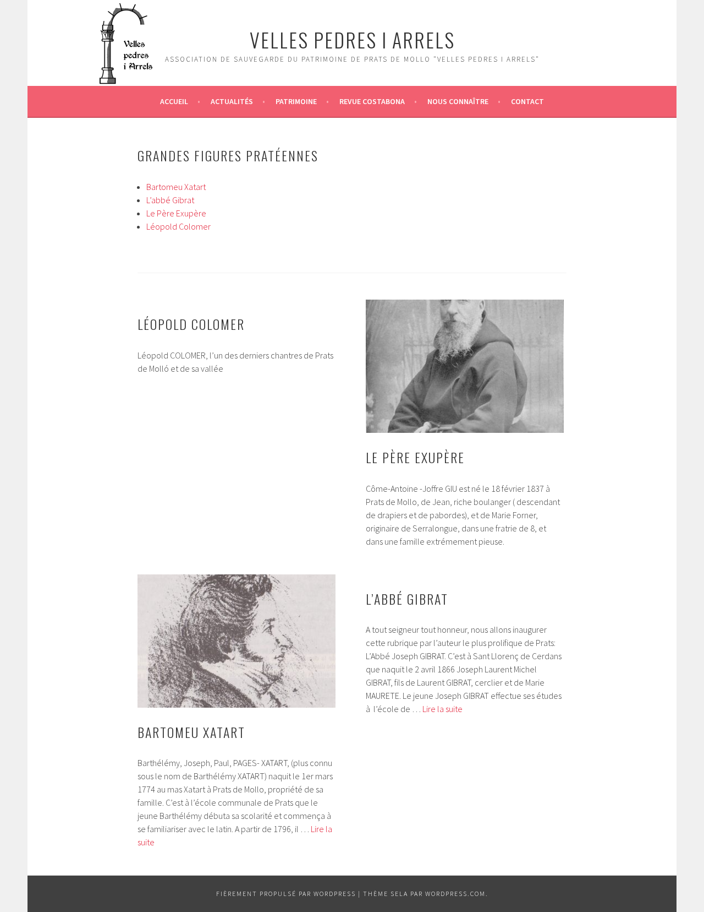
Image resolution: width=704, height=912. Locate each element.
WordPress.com (455, 893)
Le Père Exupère (176, 213)
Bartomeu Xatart (176, 186)
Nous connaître (457, 101)
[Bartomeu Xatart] (237, 641)
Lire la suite (442, 708)
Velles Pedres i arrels (352, 39)
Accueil (174, 101)
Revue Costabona (372, 101)
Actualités (232, 101)
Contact (527, 101)
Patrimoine (296, 101)
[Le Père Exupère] (465, 366)
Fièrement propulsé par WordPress (286, 893)
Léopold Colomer (178, 226)
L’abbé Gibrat (170, 199)
